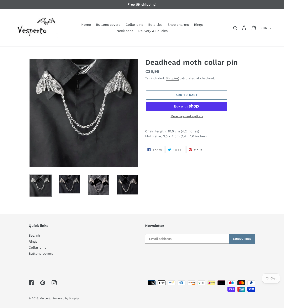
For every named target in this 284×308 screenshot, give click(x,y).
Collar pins (37, 247)
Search (34, 235)
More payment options (187, 116)
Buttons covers (41, 253)
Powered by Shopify (66, 298)
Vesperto (46, 298)
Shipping (172, 78)
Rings (33, 241)
